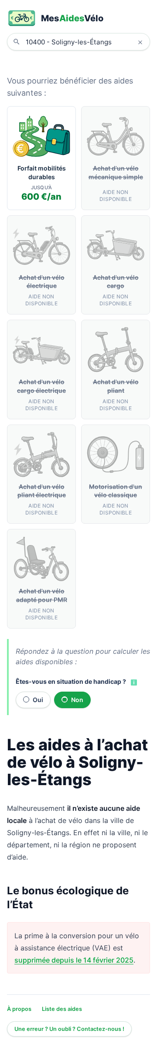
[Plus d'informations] (133, 682)
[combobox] (85, 41)
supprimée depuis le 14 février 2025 (73, 960)
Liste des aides (62, 1009)
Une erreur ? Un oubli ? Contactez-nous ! (69, 1029)
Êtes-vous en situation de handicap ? (71, 681)
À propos (19, 1009)
